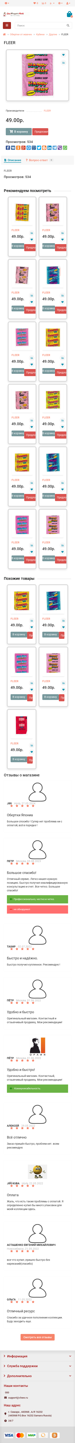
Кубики (40, 34)
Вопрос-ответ (40, 160)
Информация (17, 1356)
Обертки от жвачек (21, 34)
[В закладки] (63, 55)
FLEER (47, 110)
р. (51, 3)
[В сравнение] (63, 63)
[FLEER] (37, 75)
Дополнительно (19, 1376)
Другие (53, 34)
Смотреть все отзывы (37, 1337)
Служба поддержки (22, 1366)
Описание (14, 160)
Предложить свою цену (41, 131)
